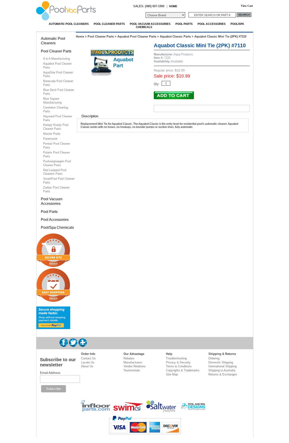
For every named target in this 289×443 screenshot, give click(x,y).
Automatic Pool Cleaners (69, 23)
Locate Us (87, 362)
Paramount (50, 138)
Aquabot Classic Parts (175, 36)
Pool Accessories (212, 23)
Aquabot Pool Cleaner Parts (136, 36)
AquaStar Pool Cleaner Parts (58, 74)
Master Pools (52, 133)
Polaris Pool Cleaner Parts (56, 154)
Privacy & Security (178, 362)
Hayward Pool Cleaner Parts (57, 118)
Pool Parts (184, 23)
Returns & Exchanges (222, 374)
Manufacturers (133, 362)
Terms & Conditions (179, 366)
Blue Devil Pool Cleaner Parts (58, 91)
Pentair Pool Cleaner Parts (56, 145)
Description (90, 116)
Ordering (213, 358)
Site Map (172, 374)
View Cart (247, 6)
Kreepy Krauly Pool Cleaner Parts (55, 126)
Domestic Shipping (220, 362)
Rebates (129, 358)
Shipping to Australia (221, 370)
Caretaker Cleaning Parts (55, 109)
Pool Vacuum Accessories (150, 23)
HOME (173, 6)
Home (80, 36)
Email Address (50, 373)
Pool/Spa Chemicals (57, 227)
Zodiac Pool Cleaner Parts (56, 189)
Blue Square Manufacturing (52, 100)
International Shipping (222, 366)
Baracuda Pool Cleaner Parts (58, 83)
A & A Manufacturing (56, 58)
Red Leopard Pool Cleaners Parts (54, 172)
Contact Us (88, 358)
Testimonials (132, 370)
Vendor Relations (135, 366)
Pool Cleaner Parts (109, 23)
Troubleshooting (176, 358)
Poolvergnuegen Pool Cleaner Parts (57, 163)
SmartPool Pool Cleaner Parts (59, 180)
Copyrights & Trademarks (182, 370)
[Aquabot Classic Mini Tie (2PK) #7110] (113, 83)
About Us (87, 366)
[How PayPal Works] (53, 327)
